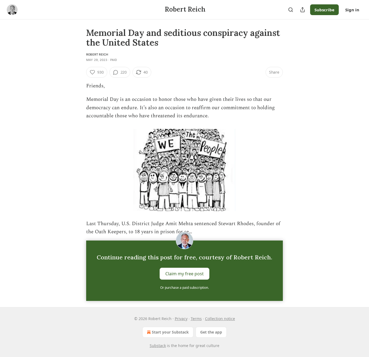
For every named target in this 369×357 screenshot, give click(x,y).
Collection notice (220, 318)
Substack (158, 345)
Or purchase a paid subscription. (184, 287)
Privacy (181, 318)
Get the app (211, 332)
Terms (196, 318)
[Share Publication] (302, 9)
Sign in (352, 9)
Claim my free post (184, 273)
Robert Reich (97, 54)
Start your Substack (170, 332)
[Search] (290, 9)
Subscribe (324, 9)
